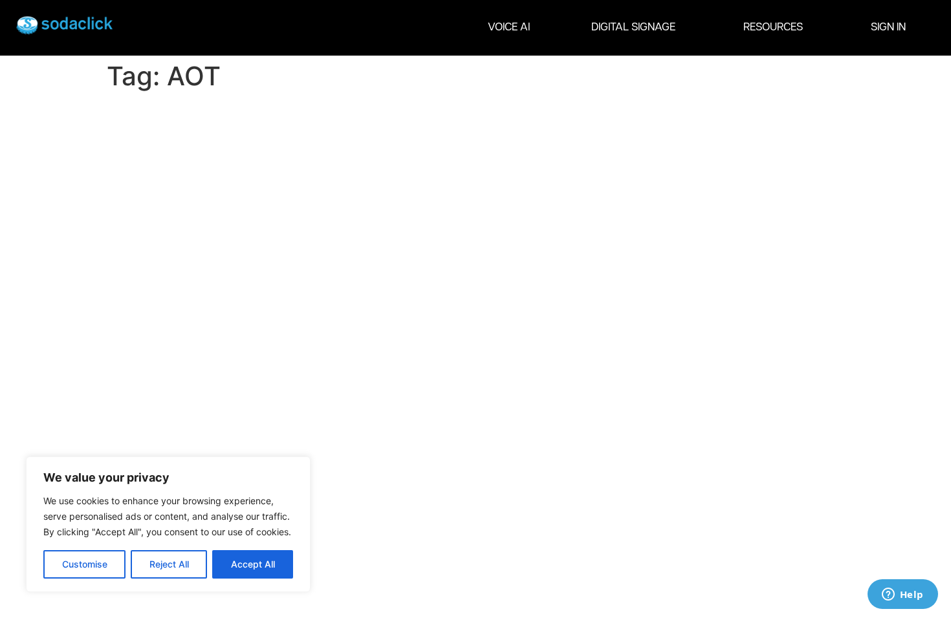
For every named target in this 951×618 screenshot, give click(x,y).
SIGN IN (888, 27)
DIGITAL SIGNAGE (633, 27)
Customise (84, 564)
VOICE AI (509, 27)
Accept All (253, 564)
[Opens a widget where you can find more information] (902, 595)
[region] (168, 524)
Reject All (169, 564)
